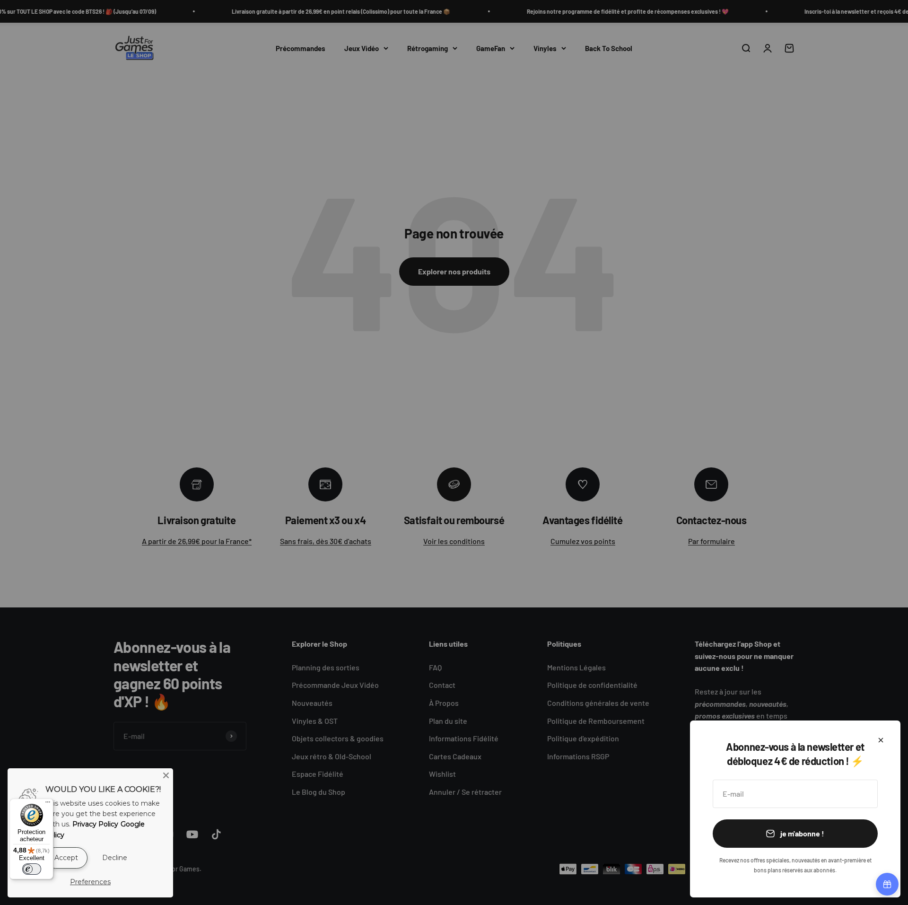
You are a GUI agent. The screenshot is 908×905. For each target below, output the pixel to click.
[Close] (166, 775)
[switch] (31, 869)
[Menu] (47, 804)
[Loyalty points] (887, 884)
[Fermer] (880, 740)
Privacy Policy (95, 824)
